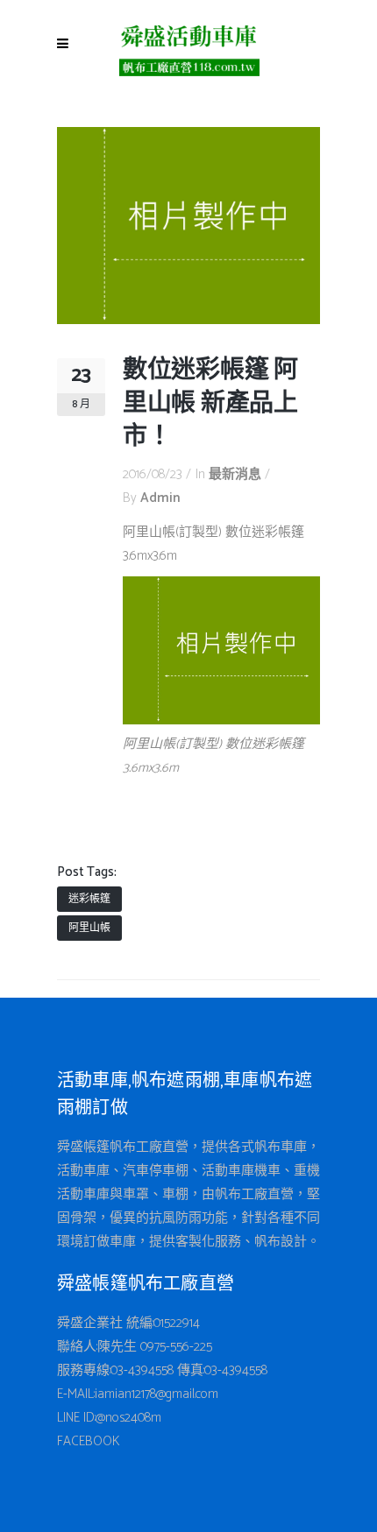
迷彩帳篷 (89, 899)
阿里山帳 (89, 928)
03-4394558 (142, 1370)
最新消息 (235, 474)
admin (160, 498)
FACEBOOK (88, 1441)
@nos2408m (128, 1418)
